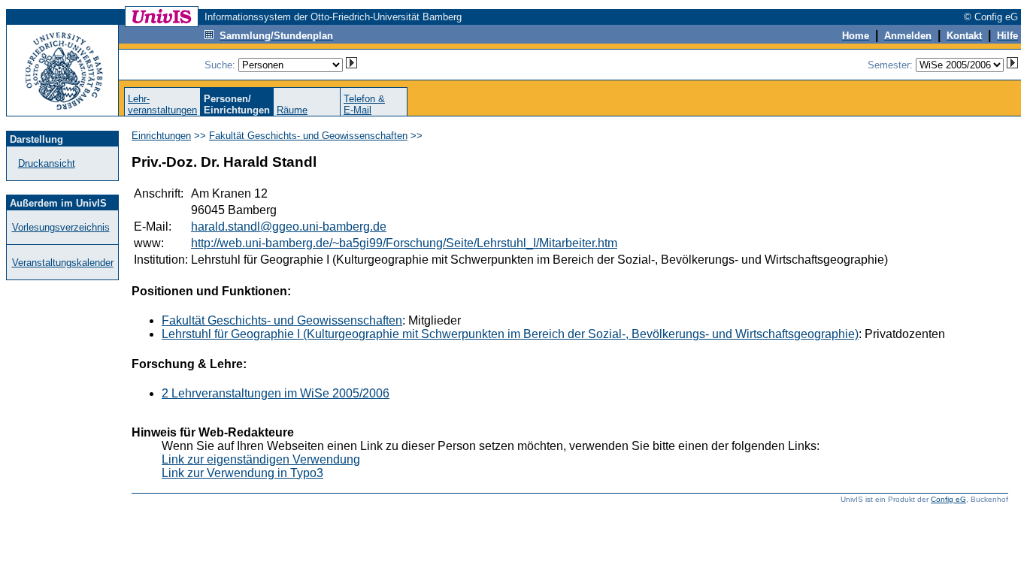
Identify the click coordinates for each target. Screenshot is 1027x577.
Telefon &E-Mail (364, 104)
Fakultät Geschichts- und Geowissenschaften (308, 135)
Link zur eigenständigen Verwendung (261, 459)
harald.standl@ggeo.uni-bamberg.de (288, 226)
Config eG (948, 499)
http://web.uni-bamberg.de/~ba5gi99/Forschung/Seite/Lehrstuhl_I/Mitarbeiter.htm (404, 243)
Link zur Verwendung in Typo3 (242, 473)
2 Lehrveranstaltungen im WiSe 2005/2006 (275, 393)
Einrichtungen (161, 135)
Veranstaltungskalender (63, 262)
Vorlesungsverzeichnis (61, 227)
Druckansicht (46, 163)
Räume (292, 110)
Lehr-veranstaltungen (162, 104)
